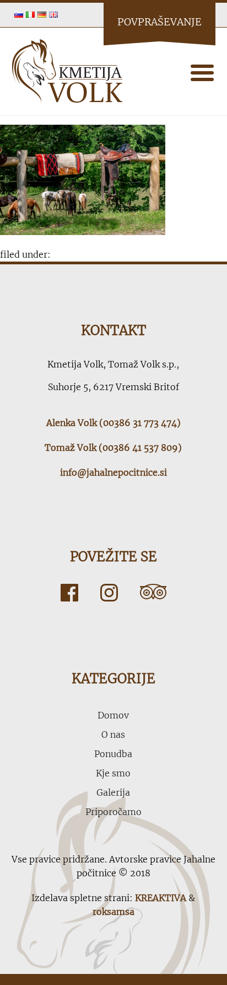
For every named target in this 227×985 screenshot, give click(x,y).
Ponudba (113, 753)
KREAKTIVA (160, 897)
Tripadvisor (153, 592)
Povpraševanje (159, 21)
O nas (113, 734)
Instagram (109, 592)
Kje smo (113, 773)
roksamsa (113, 911)
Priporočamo (113, 811)
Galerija (113, 792)
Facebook (69, 592)
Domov (113, 715)
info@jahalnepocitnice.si (113, 472)
